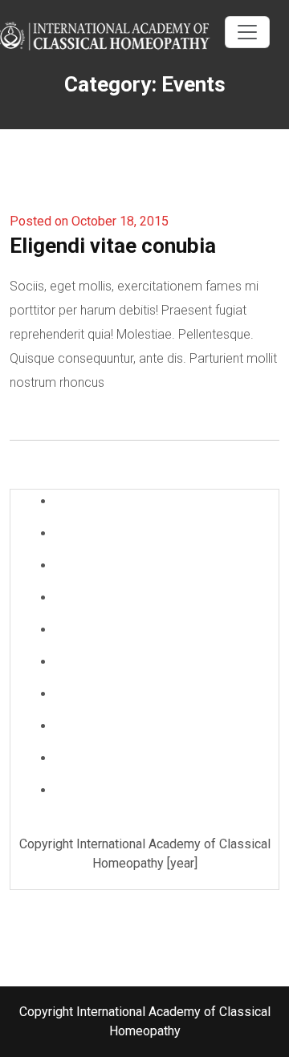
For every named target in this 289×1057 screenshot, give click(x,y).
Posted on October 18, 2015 (89, 221)
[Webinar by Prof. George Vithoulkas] (112, 34)
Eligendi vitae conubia (113, 246)
